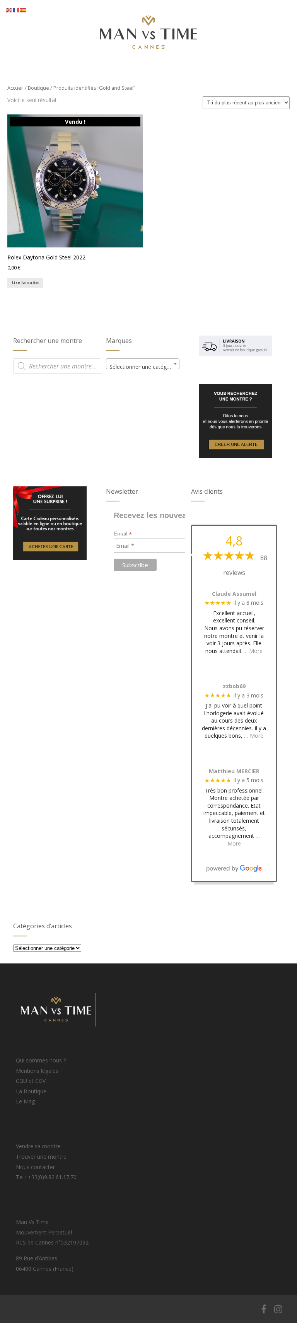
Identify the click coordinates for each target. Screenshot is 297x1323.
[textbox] (142, 367)
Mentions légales (37, 1070)
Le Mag (25, 1101)
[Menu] (261, 12)
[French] (16, 9)
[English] (9, 9)
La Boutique (31, 1091)
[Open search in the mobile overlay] (57, 366)
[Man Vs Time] (148, 62)
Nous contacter (35, 1167)
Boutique (38, 87)
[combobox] (142, 363)
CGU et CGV (31, 1080)
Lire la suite (25, 282)
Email (123, 533)
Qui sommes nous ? (41, 1060)
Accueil (15, 87)
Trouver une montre (41, 1156)
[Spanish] (23, 9)
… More (253, 651)
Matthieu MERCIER (234, 771)
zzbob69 (234, 686)
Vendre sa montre (38, 1146)
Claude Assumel (234, 594)
